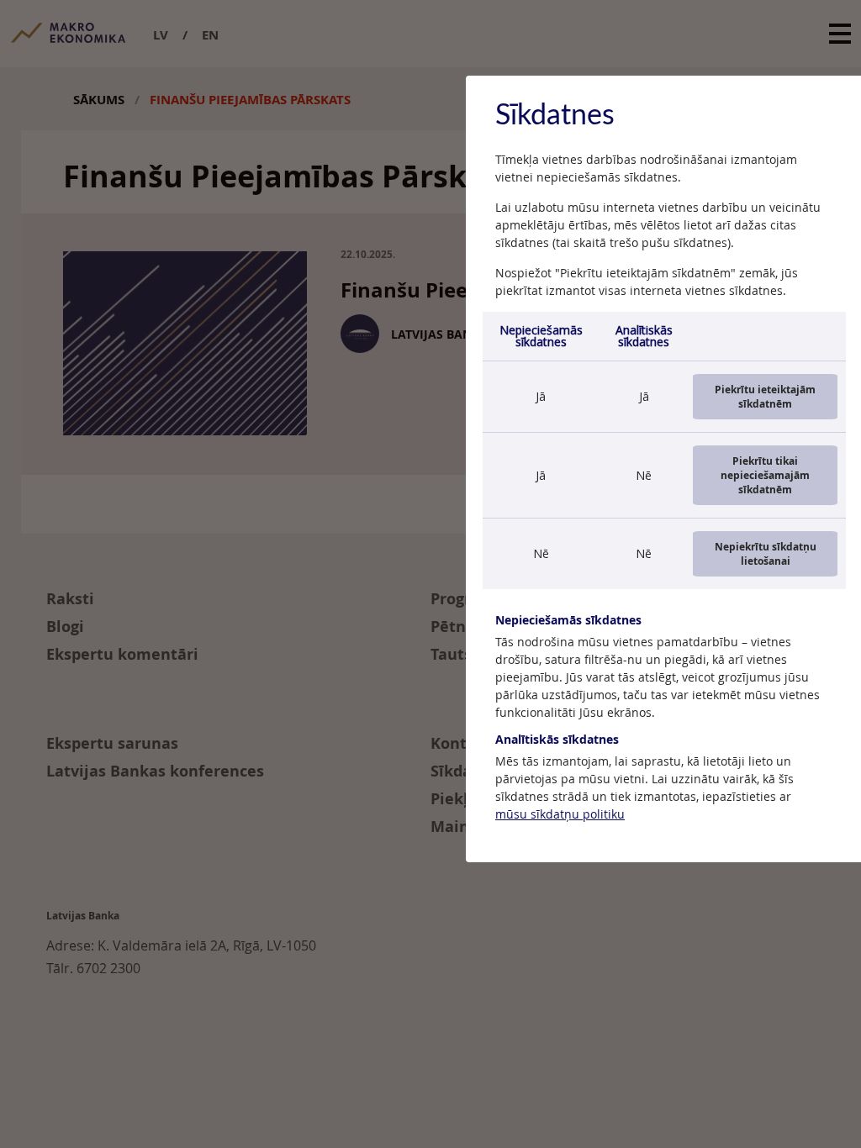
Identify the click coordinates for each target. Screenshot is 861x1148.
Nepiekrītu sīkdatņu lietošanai (765, 554)
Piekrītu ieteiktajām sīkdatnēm (765, 396)
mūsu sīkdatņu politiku (560, 814)
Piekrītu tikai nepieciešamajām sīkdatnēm (765, 475)
